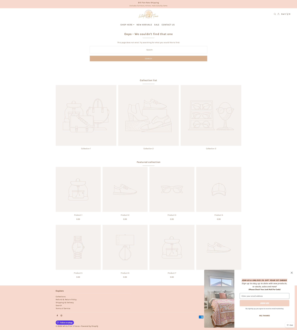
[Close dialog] (292, 273)
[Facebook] (57, 316)
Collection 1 (86, 148)
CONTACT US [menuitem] (168, 24)
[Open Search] (275, 14)
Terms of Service (63, 308)
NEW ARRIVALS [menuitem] (144, 24)
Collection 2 (148, 148)
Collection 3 (211, 148)
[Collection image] (86, 115)
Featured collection (148, 162)
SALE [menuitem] (156, 24)
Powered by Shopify (89, 326)
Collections (61, 296)
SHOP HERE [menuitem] (126, 24)
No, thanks (264, 315)
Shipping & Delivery (65, 302)
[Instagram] (61, 316)
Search (59, 305)
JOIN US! (264, 303)
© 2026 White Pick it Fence (68, 326)
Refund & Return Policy (66, 299)
